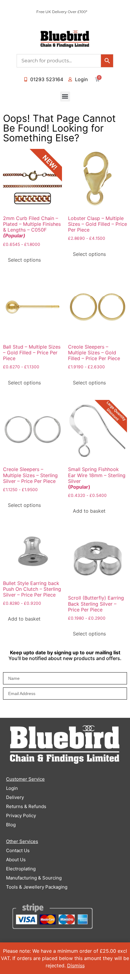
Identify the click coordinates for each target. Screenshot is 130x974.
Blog (11, 825)
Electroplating (21, 869)
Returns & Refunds (26, 806)
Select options (24, 260)
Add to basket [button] (89, 511)
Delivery (15, 797)
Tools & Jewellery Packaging (36, 887)
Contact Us (18, 850)
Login (12, 788)
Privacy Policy (21, 815)
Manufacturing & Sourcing (34, 878)
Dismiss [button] (76, 965)
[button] (65, 96)
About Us (16, 859)
